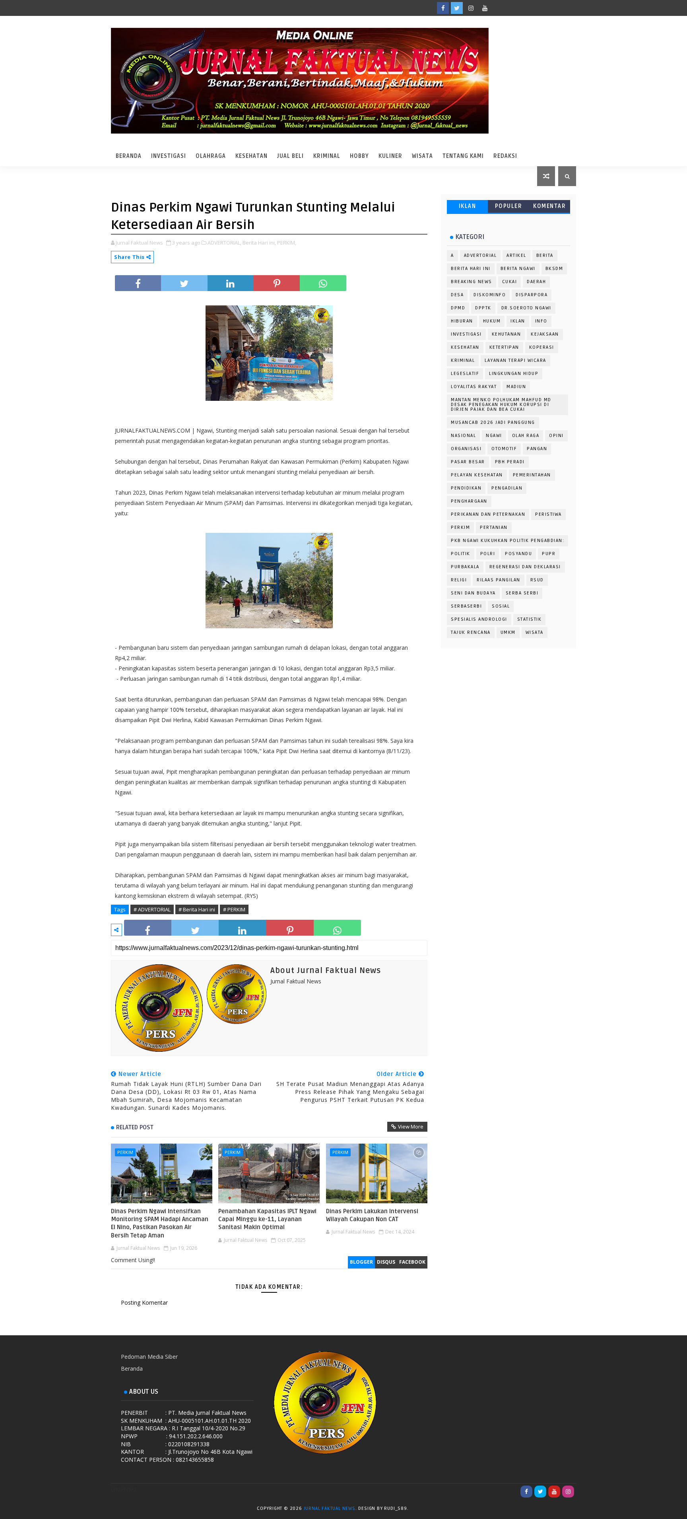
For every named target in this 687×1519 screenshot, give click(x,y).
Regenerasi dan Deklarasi (525, 567)
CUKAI (509, 282)
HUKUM (492, 321)
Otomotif (504, 449)
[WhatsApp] (499, 8)
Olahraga (211, 156)
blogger (361, 1262)
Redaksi (505, 156)
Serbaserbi (466, 606)
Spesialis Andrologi (479, 619)
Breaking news (471, 282)
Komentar (549, 206)
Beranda (129, 156)
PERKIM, (286, 242)
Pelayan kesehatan (477, 475)
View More (410, 1126)
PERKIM (125, 1152)
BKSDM (554, 269)
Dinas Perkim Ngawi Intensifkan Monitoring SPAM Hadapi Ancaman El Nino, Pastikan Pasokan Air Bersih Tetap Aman (159, 1223)
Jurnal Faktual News (329, 1508)
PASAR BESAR (468, 462)
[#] (512, 8)
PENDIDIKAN (466, 488)
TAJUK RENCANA (471, 632)
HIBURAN (462, 321)
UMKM (508, 632)
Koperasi (541, 347)
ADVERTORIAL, (224, 242)
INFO (541, 321)
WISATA (534, 632)
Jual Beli (290, 156)
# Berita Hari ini (197, 909)
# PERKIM (234, 909)
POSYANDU (518, 554)
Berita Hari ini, (259, 242)
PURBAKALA (465, 567)
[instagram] (471, 8)
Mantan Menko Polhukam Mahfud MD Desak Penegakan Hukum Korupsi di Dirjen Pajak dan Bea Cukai (501, 404)
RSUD (537, 580)
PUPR (548, 554)
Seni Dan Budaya (473, 593)
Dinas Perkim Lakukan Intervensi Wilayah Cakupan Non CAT (372, 1215)
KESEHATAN (465, 347)
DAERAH (536, 282)
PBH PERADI (510, 462)
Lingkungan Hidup (513, 374)
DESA (457, 295)
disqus (386, 1262)
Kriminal (326, 156)
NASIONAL (463, 436)
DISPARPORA (531, 295)
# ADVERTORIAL (152, 909)
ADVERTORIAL (480, 255)
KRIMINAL (463, 360)
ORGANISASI (466, 449)
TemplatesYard (418, 1510)
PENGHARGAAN (469, 501)
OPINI (556, 436)
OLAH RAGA (526, 436)
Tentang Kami (463, 156)
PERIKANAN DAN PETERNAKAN (488, 514)
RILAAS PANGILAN (498, 580)
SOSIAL (501, 606)
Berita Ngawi (518, 269)
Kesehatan (251, 156)
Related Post (134, 1127)
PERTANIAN (494, 527)
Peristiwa (548, 514)
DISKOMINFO (490, 295)
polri (487, 554)
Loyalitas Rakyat (474, 387)
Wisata (422, 156)
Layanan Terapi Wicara (515, 360)
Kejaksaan (545, 334)
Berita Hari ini (471, 269)
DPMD (458, 308)
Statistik (529, 619)
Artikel (516, 255)
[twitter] (457, 8)
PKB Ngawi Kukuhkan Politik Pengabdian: (507, 541)
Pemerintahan (532, 475)
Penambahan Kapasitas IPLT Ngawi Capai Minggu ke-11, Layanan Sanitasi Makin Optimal (267, 1219)
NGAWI (494, 436)
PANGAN (537, 449)
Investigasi (168, 156)
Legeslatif (465, 374)
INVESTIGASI (466, 334)
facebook (412, 1262)
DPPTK (483, 308)
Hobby (359, 156)
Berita (544, 255)
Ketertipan (504, 347)
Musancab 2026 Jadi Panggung (493, 422)
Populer (508, 206)
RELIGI (459, 580)
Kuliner (390, 156)
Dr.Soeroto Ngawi (526, 308)
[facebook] (443, 8)
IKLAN (467, 206)
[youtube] (485, 8)
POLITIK (460, 554)
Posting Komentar (144, 1302)
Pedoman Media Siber (149, 1356)
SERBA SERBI (522, 593)
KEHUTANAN (506, 334)
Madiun (516, 387)
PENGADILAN (506, 488)
